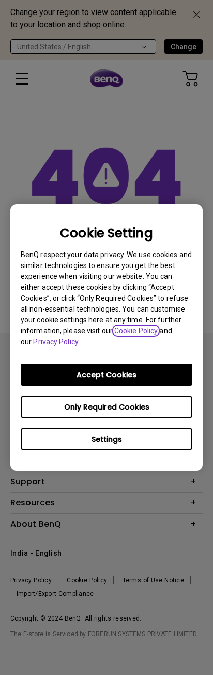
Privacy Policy (55, 342)
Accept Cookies (106, 375)
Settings (107, 439)
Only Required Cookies (106, 407)
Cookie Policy (136, 331)
